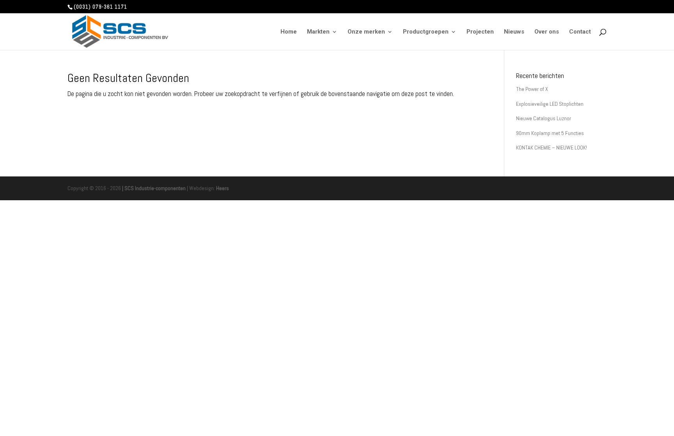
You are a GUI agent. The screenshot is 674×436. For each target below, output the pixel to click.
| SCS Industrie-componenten (154, 188)
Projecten (480, 32)
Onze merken (366, 32)
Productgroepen (426, 32)
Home (288, 32)
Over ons (546, 32)
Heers (222, 188)
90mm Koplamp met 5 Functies (550, 133)
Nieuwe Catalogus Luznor (543, 118)
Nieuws (514, 32)
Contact (580, 32)
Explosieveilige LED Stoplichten (550, 103)
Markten (318, 32)
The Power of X (532, 89)
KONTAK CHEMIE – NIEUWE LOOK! (551, 147)
